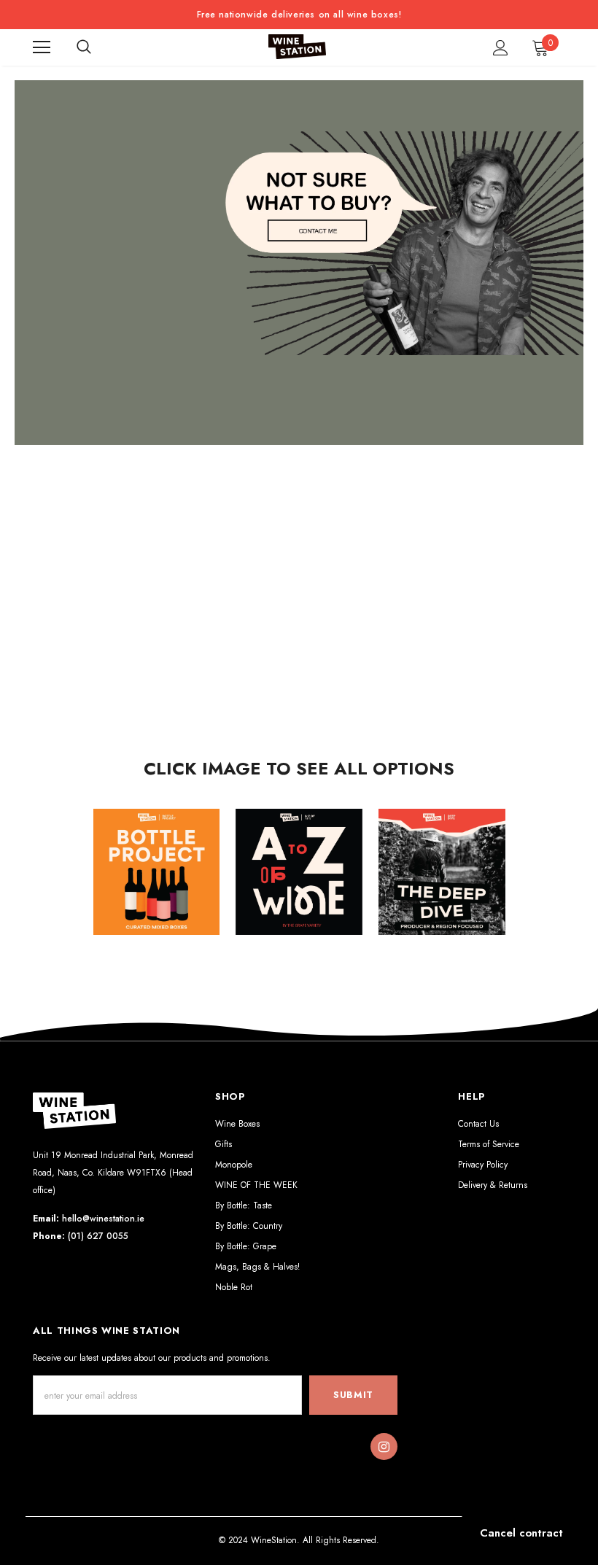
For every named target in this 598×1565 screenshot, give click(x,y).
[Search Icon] (84, 47)
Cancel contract (521, 1533)
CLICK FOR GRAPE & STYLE (299, 884)
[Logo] (297, 47)
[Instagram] (383, 1447)
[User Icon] (500, 47)
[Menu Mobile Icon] (41, 47)
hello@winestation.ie (103, 1218)
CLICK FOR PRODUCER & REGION (441, 884)
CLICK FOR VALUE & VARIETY (156, 884)
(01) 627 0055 (98, 1236)
